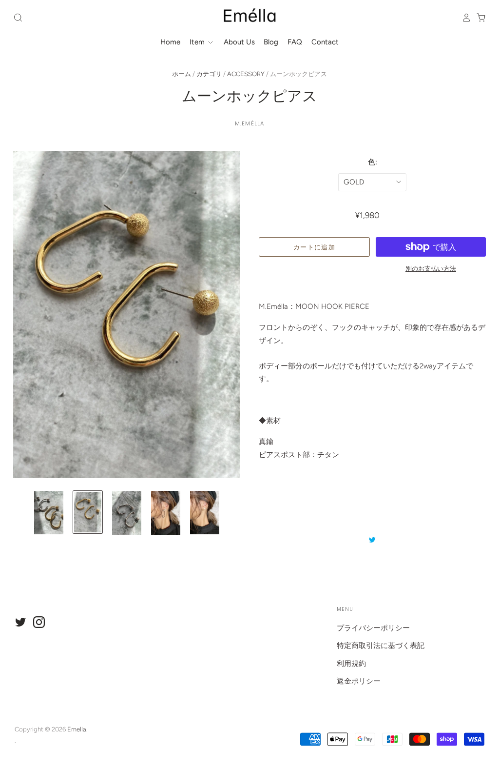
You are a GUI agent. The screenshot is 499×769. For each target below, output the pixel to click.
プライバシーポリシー (373, 628)
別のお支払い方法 (430, 268)
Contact (325, 42)
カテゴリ (209, 74)
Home (170, 42)
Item (198, 42)
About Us (239, 42)
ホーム (181, 74)
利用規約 (351, 663)
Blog (271, 42)
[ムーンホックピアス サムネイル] (48, 512)
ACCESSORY (246, 74)
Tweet (372, 539)
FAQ (295, 42)
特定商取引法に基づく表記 (380, 645)
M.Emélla (249, 123)
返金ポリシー (359, 681)
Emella (76, 729)
